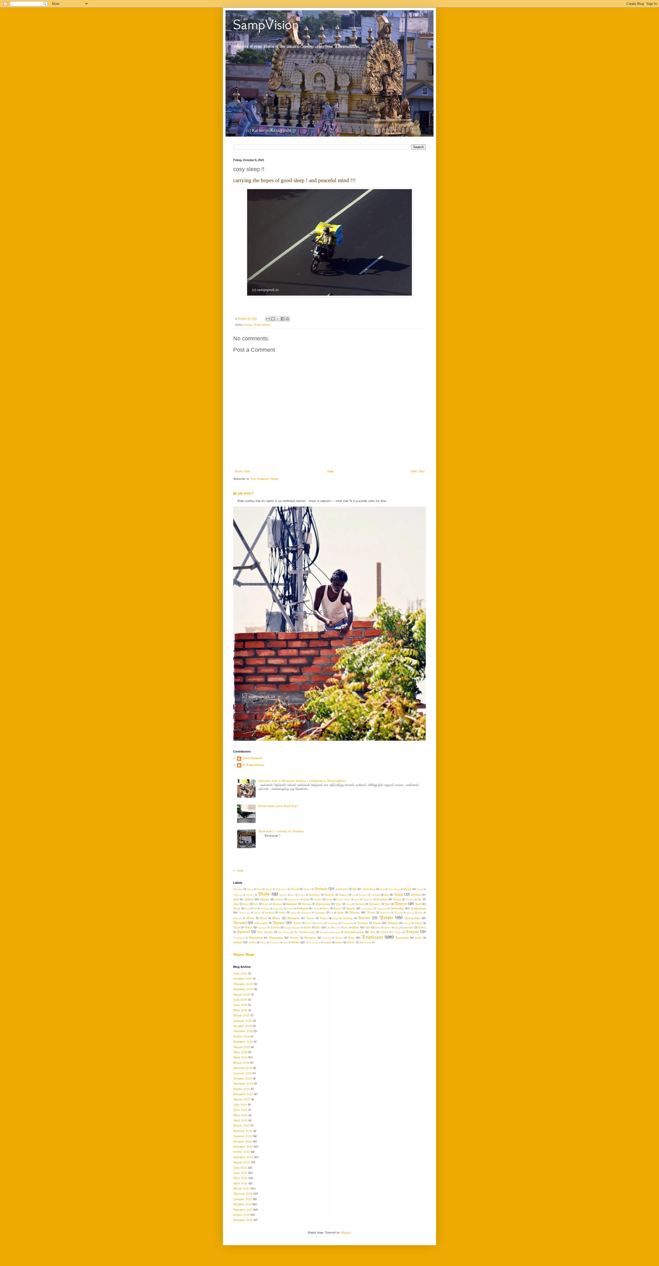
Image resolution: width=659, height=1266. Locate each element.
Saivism (275, 927)
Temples (412, 932)
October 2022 (241, 1152)
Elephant (277, 904)
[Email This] (268, 318)
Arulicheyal (368, 889)
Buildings (314, 895)
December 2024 (242, 1026)
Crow (329, 899)
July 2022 (240, 1168)
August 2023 (241, 1099)
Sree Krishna (265, 932)
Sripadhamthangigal (330, 932)
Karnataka (244, 912)
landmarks (305, 912)
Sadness (262, 927)
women (338, 942)
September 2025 (243, 989)
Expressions (323, 904)
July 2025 (240, 1000)
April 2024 (240, 1057)
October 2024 (241, 1036)
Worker (350, 942)
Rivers (418, 923)
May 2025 (240, 1010)
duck (255, 904)
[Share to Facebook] (282, 318)
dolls (236, 904)
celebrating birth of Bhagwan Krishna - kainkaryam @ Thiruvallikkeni (301, 781)
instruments (367, 908)
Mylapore (293, 918)
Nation (310, 918)
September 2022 (243, 1157)
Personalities (412, 918)
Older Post (417, 471)
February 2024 (242, 1068)
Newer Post (242, 471)
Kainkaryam (418, 908)
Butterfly (329, 895)
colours (279, 899)
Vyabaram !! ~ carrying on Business (281, 831)
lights (340, 912)
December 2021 (242, 1204)
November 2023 (243, 1083)
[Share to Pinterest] (287, 318)
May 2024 (240, 1052)
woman (327, 942)
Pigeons (278, 923)
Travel (339, 938)
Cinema (264, 899)
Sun (372, 932)
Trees (351, 938)
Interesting (397, 908)
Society (387, 927)
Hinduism (302, 908)
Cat (386, 895)
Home (330, 471)
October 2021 (241, 1215)
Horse (325, 908)
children (249, 899)
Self (329, 927)
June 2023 (240, 1110)
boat (292, 895)
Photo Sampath (252, 758)
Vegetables (402, 938)
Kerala (257, 912)
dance (357, 899)
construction (294, 899)
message (410, 912)
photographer (261, 923)
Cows (306, 899)
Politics (320, 923)
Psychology (332, 923)
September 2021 (243, 1220)
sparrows (408, 927)
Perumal (240, 923)
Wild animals (313, 942)
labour (293, 912)
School (307, 927)
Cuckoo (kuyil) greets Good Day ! (278, 806)
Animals (321, 889)
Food (418, 904)
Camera (343, 895)
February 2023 (242, 1131)
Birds (264, 894)
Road (257, 325)
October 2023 (241, 1089)
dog (420, 899)
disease (397, 899)
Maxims (398, 912)
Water (295, 942)
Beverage (237, 895)
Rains (377, 923)
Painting (348, 918)
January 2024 (242, 1073)
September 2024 (243, 1041)
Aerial (268, 889)
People (386, 917)
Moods (250, 918)
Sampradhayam (292, 927)
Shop (355, 927)
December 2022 (242, 1141)
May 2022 (240, 1178)
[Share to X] (277, 318)
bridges (301, 895)
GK (255, 908)
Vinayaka (275, 942)
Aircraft (294, 889)
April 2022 (240, 1183)
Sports (422, 927)
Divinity (409, 899)
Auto (382, 889)
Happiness (278, 908)
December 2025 (242, 978)
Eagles (266, 904)
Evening (306, 904)
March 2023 (241, 1125)
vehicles (266, 325)
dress (246, 904)
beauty (420, 889)
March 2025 (241, 1015)
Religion (392, 923)
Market (371, 912)
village (263, 942)
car (353, 895)
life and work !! (243, 493)
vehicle (418, 938)
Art (354, 889)
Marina (355, 912)
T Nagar (397, 932)
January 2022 (242, 1199)
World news (365, 942)
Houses (337, 908)
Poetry (308, 923)
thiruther (294, 938)
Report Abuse (243, 955)
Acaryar (237, 889)
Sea (317, 927)
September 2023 (243, 1094)
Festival (359, 904)
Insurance (382, 908)
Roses (248, 927)
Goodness (265, 908)
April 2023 (240, 1120)
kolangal (269, 912)
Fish (387, 904)
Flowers (400, 904)
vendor (252, 942)
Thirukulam (276, 938)
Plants (297, 923)
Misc (420, 912)
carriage (248, 325)
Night (335, 918)
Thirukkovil (256, 938)
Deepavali (368, 899)
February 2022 (242, 1194)
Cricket (318, 899)
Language (320, 912)
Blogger (346, 1232)
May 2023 (240, 1115)
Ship (346, 927)
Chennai (416, 895)
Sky (368, 927)
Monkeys (237, 918)
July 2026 (240, 973)
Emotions (291, 904)
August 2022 (241, 1162)
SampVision (266, 24)
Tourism (327, 938)
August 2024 (241, 1047)
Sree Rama (284, 932)
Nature (324, 918)
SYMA (384, 932)
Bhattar (250, 895)
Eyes (339, 904)
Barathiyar (394, 889)
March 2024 (241, 1063)
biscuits (283, 895)
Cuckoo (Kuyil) (343, 899)
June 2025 (240, 1005)
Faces (349, 904)
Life (331, 912)
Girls (247, 908)
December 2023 (242, 1078)
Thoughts (310, 938)
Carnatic (363, 895)
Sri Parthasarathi (304, 932)
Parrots (364, 918)
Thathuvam (239, 938)
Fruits (236, 908)
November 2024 (243, 1031)
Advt (259, 889)
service (338, 927)
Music (276, 918)
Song (397, 927)
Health (290, 908)
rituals (407, 923)
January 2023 (242, 1136)
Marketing (385, 912)
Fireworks (374, 904)
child (236, 899)
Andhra (307, 889)
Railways (362, 923)
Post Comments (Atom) (264, 479)
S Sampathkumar (253, 765)
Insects (350, 908)
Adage (250, 889)
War (285, 942)
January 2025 (242, 1021)
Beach (407, 889)
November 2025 (243, 984)
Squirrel (243, 932)
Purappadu (347, 923)
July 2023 (240, 1104)
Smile (378, 927)
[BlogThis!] (272, 318)
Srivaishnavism (354, 932)
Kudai (282, 912)
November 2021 (242, 1209)
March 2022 (241, 1188)
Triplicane (372, 937)
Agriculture (281, 889)
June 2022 (240, 1173)
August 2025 (241, 994)
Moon (263, 918)
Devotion (381, 899)
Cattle (399, 895)
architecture (341, 889)
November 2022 (243, 1146)
